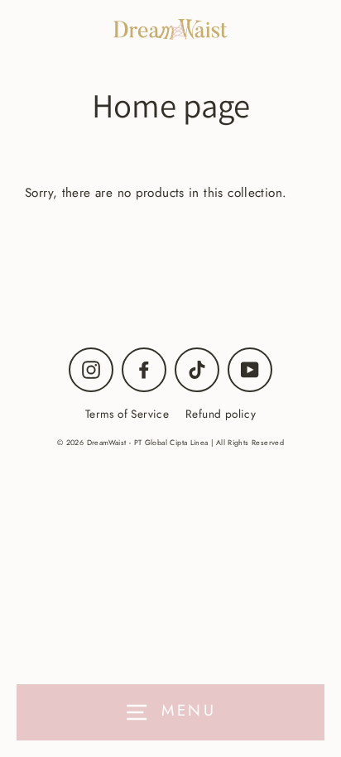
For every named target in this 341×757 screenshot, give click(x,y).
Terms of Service (127, 413)
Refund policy (220, 413)
